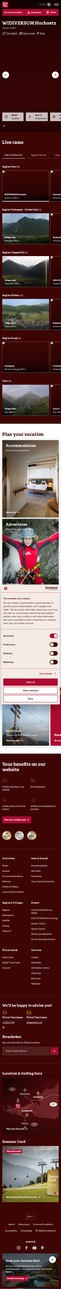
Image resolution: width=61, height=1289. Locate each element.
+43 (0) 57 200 (8, 1022)
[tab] (13, 156)
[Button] (54, 1051)
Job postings (26, 1230)
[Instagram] (18, 1247)
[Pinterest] (42, 1247)
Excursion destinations (12, 876)
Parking (5, 926)
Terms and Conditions (43, 1224)
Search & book (39, 858)
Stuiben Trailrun (38, 923)
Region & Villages (12, 902)
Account (6, 968)
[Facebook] (26, 1247)
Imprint (11, 1224)
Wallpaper (36, 983)
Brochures (36, 978)
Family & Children (10, 886)
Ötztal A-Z (6, 931)
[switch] (54, 644)
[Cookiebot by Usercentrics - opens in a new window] (45, 588)
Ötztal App (36, 973)
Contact (35, 957)
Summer (6, 871)
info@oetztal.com (34, 1022)
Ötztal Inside (10, 950)
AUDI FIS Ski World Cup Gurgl (44, 918)
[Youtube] (34, 1247)
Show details (45, 673)
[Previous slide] (5, 75)
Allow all (30, 682)
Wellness (6, 881)
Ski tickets (36, 871)
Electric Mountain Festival (43, 939)
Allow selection (30, 690)
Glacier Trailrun (38, 929)
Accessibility (11, 1230)
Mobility (6, 920)
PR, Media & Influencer (45, 1230)
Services (36, 950)
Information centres (40, 968)
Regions (6, 910)
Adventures (36, 876)
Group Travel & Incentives (42, 881)
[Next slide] (55, 75)
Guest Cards (7, 957)
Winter (5, 865)
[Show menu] (56, 4)
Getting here (8, 915)
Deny (30, 699)
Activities (8, 858)
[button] (30, 1217)
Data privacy (24, 1224)
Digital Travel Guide (11, 962)
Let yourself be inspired (13, 892)
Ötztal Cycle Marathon (41, 934)
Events (35, 902)
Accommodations (39, 865)
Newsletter (36, 962)
